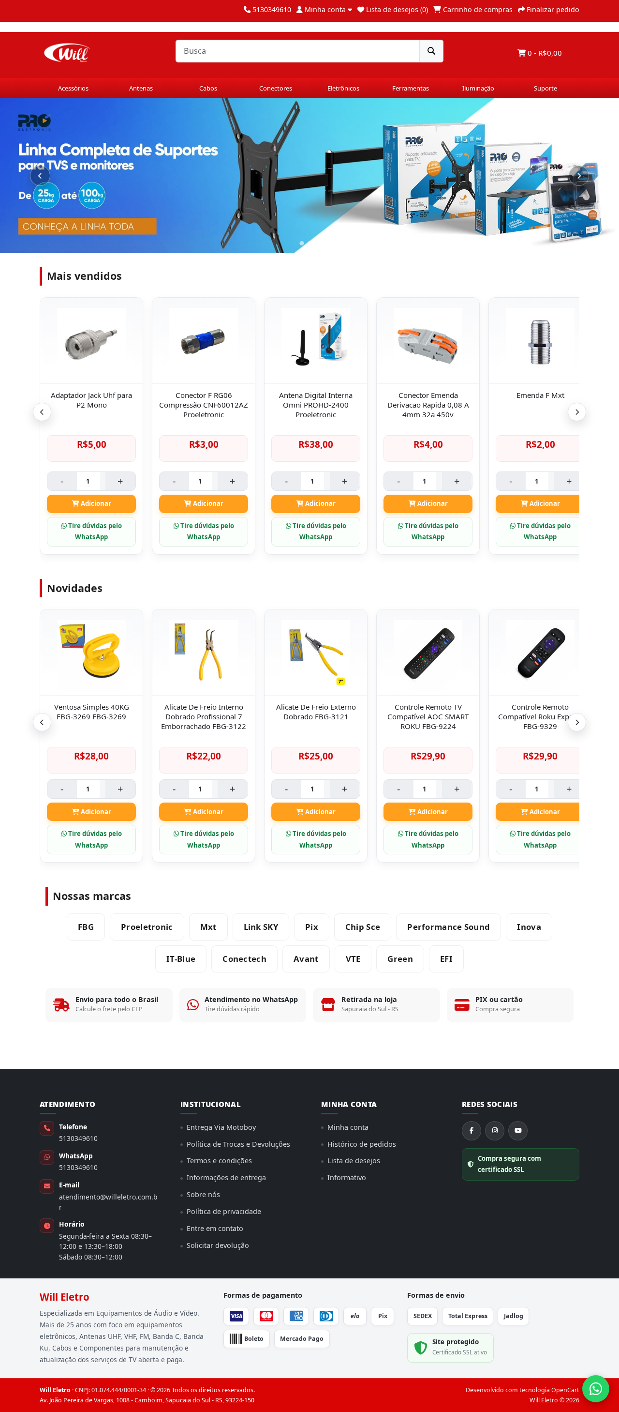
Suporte (545, 88)
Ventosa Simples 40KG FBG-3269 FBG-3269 (91, 711)
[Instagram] (494, 1130)
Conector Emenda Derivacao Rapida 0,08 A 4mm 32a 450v (428, 404)
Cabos (208, 88)
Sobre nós (203, 1194)
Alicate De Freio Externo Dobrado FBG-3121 (316, 711)
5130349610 (78, 1138)
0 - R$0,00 (544, 53)
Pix (311, 926)
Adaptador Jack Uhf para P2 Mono (91, 400)
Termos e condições (219, 1160)
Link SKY (261, 926)
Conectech (244, 958)
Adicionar (95, 503)
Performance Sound (448, 926)
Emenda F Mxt (540, 395)
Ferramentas (410, 88)
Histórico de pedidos (361, 1144)
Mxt (208, 926)
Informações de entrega (226, 1177)
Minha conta (347, 1127)
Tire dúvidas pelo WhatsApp (94, 531)
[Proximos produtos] (577, 412)
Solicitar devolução (218, 1245)
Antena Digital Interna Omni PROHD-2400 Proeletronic (316, 404)
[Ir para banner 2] (317, 243)
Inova (529, 926)
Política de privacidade (224, 1211)
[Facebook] (471, 1130)
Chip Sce (362, 926)
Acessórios (73, 88)
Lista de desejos (353, 1160)
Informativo (346, 1177)
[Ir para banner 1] (305, 243)
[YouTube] (518, 1130)
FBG (86, 926)
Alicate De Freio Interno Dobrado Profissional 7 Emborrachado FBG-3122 (203, 716)
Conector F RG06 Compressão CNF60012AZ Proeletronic (203, 404)
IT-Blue (180, 958)
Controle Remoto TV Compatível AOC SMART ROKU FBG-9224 (428, 716)
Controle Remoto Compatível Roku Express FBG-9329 (540, 716)
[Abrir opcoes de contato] (595, 1388)
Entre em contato (215, 1228)
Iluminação (478, 88)
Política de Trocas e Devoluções (238, 1144)
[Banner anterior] (40, 176)
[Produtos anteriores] (42, 412)
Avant (306, 958)
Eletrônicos (343, 88)
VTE (353, 958)
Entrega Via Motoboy (221, 1127)
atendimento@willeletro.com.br (108, 1202)
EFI (446, 958)
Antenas (141, 88)
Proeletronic (147, 926)
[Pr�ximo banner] (579, 176)
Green (400, 958)
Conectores (275, 88)
